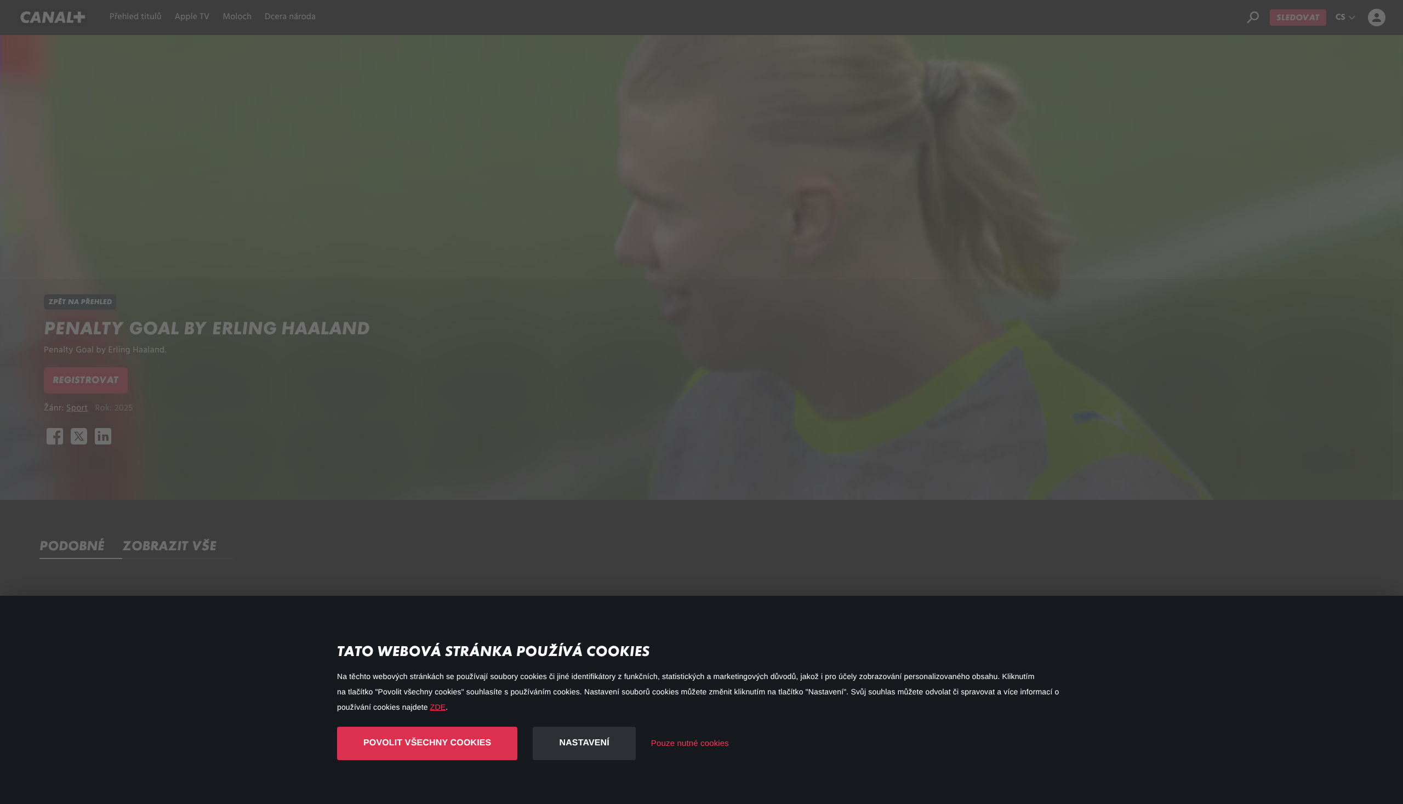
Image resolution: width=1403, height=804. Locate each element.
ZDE (438, 707)
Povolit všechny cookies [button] (427, 743)
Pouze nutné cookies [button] (690, 743)
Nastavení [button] (584, 743)
